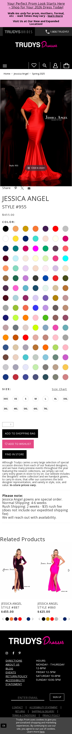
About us (12, 664)
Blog (9, 668)
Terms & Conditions (24, 715)
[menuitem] (66, 65)
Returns (20, 711)
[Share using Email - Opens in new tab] (29, 188)
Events (11, 672)
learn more (55, 16)
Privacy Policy (51, 715)
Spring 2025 (38, 73)
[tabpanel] (36, 133)
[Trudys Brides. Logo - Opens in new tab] (19, 31)
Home (7, 73)
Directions (14, 660)
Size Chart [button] (59, 389)
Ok (3, 725)
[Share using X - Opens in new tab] (22, 188)
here (42, 731)
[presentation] (18, 570)
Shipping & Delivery (43, 711)
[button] (5, 66)
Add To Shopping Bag (20, 433)
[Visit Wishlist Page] (34, 65)
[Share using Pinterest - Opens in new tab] (16, 188)
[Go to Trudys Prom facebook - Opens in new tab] (16, 653)
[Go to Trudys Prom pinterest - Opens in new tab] (21, 653)
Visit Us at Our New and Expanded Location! (36, 22)
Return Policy (16, 676)
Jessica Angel (21, 73)
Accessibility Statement (15, 682)
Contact (17, 707)
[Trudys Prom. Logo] (36, 45)
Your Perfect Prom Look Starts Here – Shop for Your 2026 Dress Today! (36, 5)
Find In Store (14, 454)
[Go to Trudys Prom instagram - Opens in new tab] (9, 653)
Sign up (57, 697)
